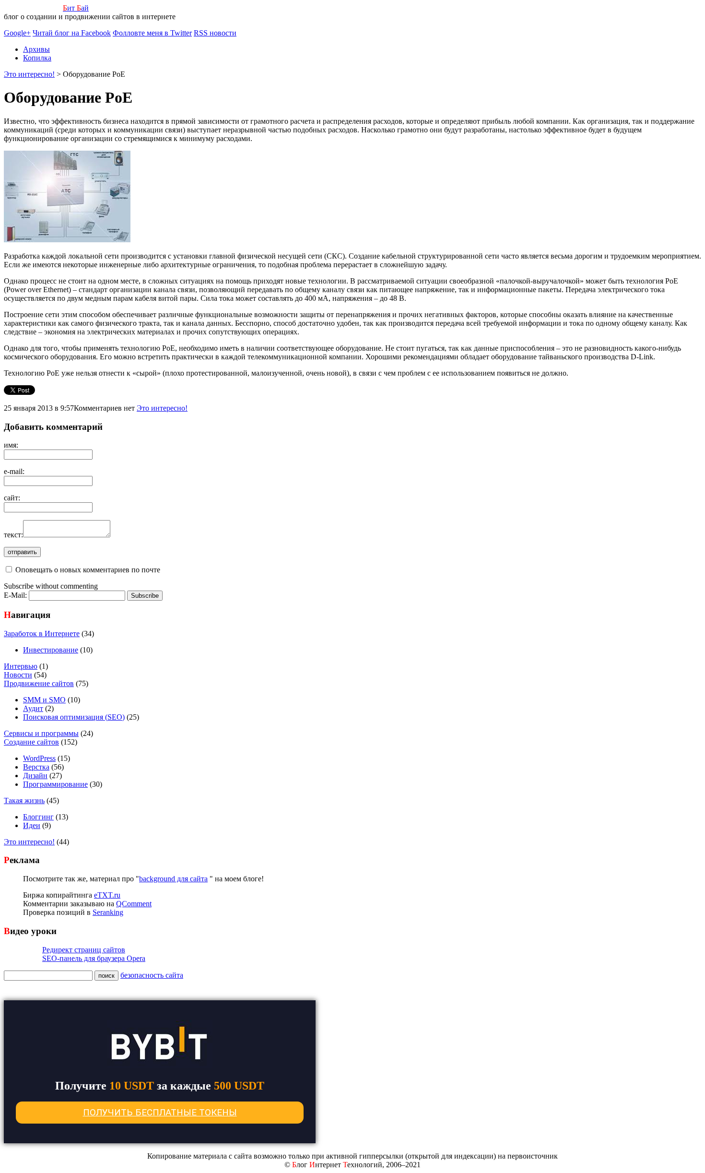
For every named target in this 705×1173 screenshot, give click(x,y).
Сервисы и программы (41, 733)
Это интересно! (162, 408)
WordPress (39, 758)
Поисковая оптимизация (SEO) (74, 717)
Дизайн (35, 775)
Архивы (36, 49)
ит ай (76, 8)
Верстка (36, 767)
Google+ (17, 33)
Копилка (37, 58)
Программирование (55, 784)
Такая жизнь (24, 800)
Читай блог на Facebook (72, 33)
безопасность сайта (151, 975)
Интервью (20, 666)
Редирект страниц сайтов (83, 950)
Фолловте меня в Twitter (152, 33)
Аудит (33, 708)
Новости (18, 675)
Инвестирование (50, 650)
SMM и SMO (44, 700)
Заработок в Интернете (42, 633)
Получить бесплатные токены (160, 1112)
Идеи (31, 825)
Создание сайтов (31, 742)
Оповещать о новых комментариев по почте (87, 570)
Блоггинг (38, 817)
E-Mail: (16, 595)
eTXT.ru (107, 895)
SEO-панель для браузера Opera (93, 958)
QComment (134, 904)
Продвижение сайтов (39, 683)
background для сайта (173, 879)
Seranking (108, 912)
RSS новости (215, 33)
